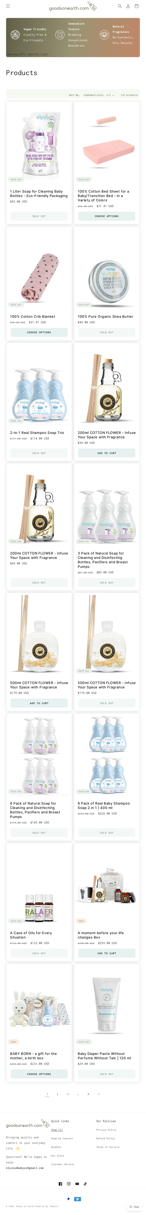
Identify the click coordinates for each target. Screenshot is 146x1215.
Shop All (57, 1129)
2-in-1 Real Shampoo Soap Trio (37, 432)
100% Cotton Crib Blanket (32, 316)
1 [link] (47, 1094)
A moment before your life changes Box (101, 935)
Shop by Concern (62, 1138)
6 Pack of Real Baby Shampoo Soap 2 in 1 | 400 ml (104, 805)
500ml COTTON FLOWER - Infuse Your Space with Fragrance (39, 685)
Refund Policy (105, 1138)
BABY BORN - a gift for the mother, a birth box (33, 1055)
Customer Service (62, 1164)
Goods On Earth (25, 1206)
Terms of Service (108, 1147)
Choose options (107, 216)
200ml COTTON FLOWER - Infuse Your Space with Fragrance (107, 434)
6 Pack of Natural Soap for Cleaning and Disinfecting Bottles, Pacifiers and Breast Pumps (35, 810)
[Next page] (98, 1094)
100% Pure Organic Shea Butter (105, 316)
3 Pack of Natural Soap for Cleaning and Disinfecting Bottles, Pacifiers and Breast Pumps (103, 559)
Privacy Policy (106, 1129)
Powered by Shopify (46, 1206)
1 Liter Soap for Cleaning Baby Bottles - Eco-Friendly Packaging (38, 193)
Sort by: (74, 95)
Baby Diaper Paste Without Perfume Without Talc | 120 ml (104, 1055)
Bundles (56, 1147)
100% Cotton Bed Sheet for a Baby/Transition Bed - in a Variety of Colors (103, 195)
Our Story (57, 1155)
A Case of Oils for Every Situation (31, 935)
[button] (8, 6)
